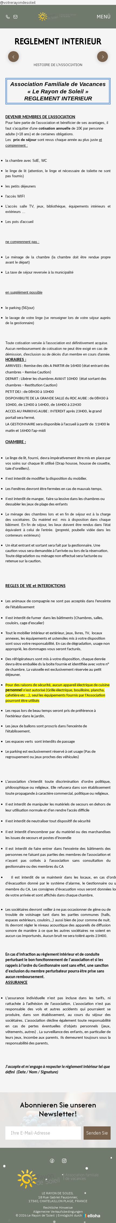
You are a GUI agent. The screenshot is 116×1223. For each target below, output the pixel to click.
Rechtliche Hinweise (58, 1207)
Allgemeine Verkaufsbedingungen (58, 1212)
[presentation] (13, 56)
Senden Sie (97, 1133)
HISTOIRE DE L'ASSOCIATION (58, 64)
